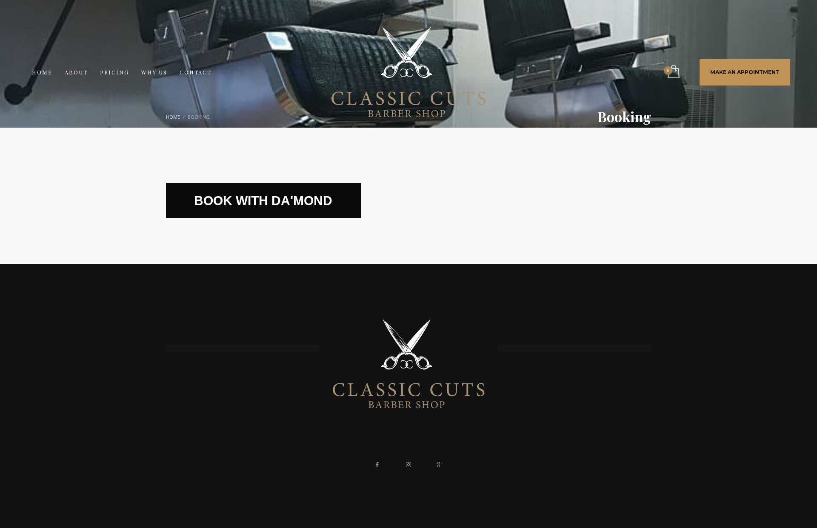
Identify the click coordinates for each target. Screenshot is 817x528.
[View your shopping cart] (673, 72)
